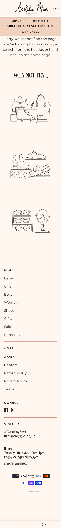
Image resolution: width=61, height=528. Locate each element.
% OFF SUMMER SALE (32, 21)
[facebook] (5, 410)
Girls (7, 286)
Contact (11, 365)
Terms (9, 389)
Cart (55, 8)
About (9, 357)
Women (11, 302)
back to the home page (30, 55)
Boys (8, 294)
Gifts (8, 319)
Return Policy (15, 373)
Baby (8, 278)
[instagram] (13, 410)
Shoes (9, 311)
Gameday (12, 335)
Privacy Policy (15, 381)
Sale (7, 327)
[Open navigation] (8, 8)
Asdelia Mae (34, 492)
